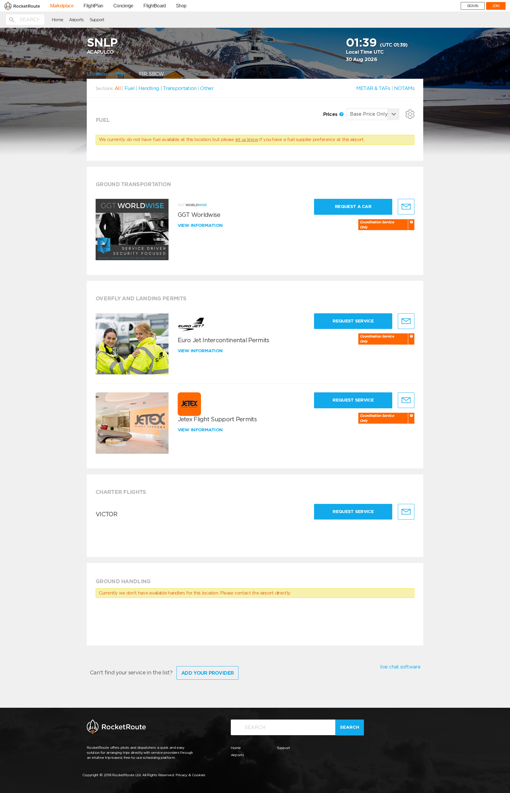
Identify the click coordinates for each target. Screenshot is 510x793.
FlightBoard (154, 6)
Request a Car (353, 206)
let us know (246, 139)
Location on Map (107, 74)
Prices (331, 114)
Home (57, 19)
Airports (76, 19)
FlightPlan (93, 6)
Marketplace (61, 6)
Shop (181, 6)
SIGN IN (472, 6)
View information (201, 225)
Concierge (123, 6)
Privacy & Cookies (190, 775)
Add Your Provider (207, 673)
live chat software (400, 667)
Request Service (353, 321)
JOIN (495, 6)
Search (349, 727)
